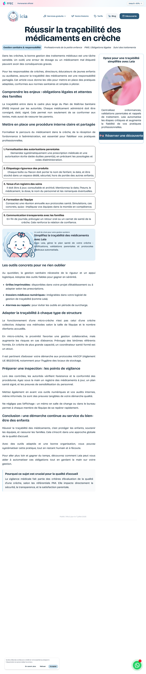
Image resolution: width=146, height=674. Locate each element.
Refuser (43, 666)
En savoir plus (30, 666)
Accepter (53, 666)
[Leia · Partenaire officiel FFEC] (8, 3)
